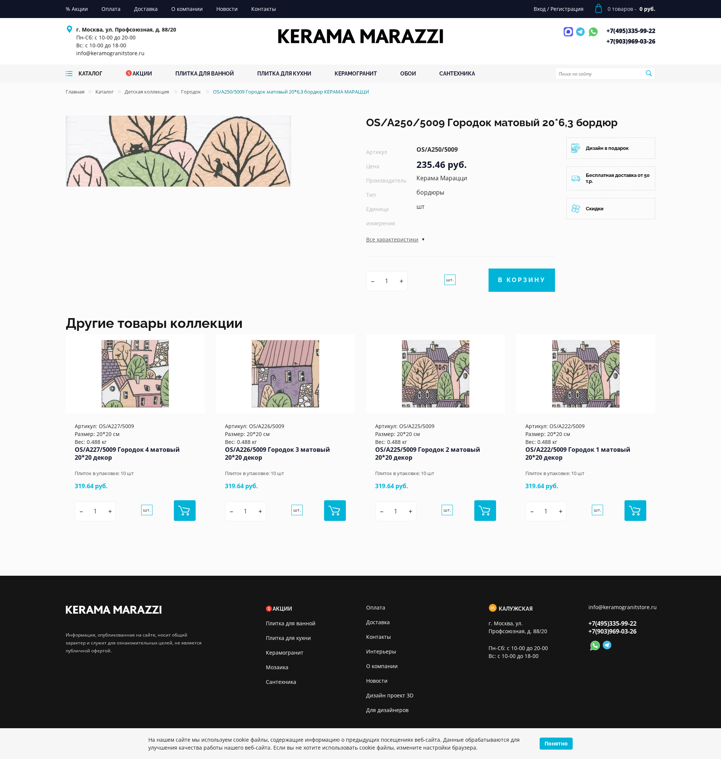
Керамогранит (284, 652)
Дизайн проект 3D (389, 695)
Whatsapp (593, 36)
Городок (191, 91)
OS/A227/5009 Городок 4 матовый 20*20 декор (127, 453)
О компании (382, 666)
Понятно (556, 743)
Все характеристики (392, 239)
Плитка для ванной (290, 623)
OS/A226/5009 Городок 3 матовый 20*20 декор (277, 453)
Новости (377, 680)
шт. (450, 279)
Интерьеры (381, 651)
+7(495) (630, 31)
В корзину (522, 280)
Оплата (375, 607)
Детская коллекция (147, 91)
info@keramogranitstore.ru (110, 53)
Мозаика (277, 667)
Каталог (104, 91)
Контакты (378, 636)
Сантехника (281, 681)
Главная (75, 91)
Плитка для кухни (288, 637)
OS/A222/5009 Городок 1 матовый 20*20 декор (577, 453)
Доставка (378, 622)
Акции (282, 609)
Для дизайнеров (387, 710)
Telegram (581, 36)
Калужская (515, 609)
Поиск (648, 73)
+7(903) (630, 41)
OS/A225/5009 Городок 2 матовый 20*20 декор (427, 453)
